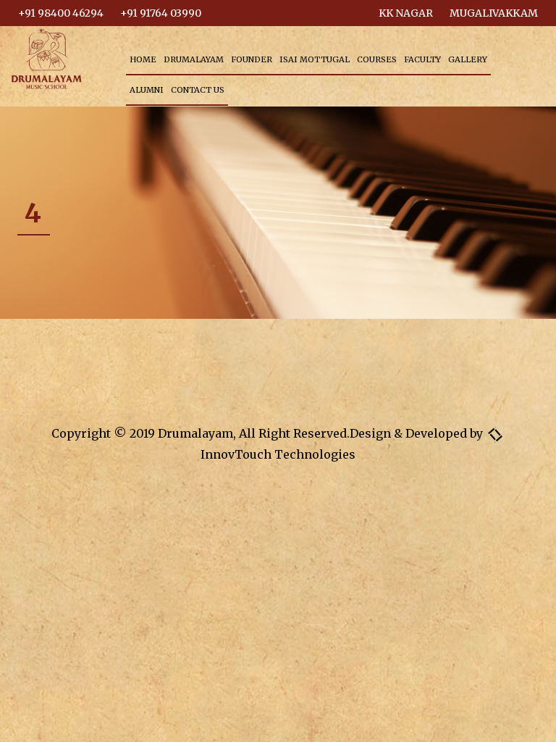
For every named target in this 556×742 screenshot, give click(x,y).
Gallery (467, 59)
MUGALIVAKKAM (494, 13)
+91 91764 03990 (160, 13)
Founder (251, 59)
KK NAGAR (406, 13)
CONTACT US (197, 90)
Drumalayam (194, 59)
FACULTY (422, 59)
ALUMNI (147, 90)
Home (143, 59)
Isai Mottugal (314, 59)
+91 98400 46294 (61, 13)
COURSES (377, 59)
